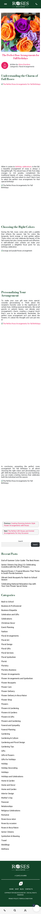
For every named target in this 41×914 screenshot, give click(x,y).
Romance (5, 815)
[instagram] (21, 883)
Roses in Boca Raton (10, 828)
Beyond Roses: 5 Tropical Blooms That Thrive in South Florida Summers (20, 572)
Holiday (4, 764)
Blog (22, 889)
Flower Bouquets (8, 683)
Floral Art (5, 640)
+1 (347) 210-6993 (21, 875)
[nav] (5, 4)
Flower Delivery (8, 691)
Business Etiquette (9, 610)
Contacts (29, 889)
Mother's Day (7, 798)
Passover (5, 802)
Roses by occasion (9, 823)
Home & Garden (8, 781)
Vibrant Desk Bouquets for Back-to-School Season (19, 578)
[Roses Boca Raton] (20, 4)
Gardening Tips (7, 747)
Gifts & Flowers (7, 755)
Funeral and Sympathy (10, 725)
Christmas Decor (8, 623)
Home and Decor (8, 785)
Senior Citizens (7, 832)
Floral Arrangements (10, 636)
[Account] (25, 910)
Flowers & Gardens (9, 712)
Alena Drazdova (24, 64)
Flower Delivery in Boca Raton (14, 695)
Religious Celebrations (10, 810)
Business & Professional (11, 606)
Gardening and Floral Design (13, 742)
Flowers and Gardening (11, 721)
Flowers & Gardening (10, 708)
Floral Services (7, 653)
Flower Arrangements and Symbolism (17, 678)
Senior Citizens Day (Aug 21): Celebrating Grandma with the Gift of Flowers (18, 566)
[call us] (36, 4)
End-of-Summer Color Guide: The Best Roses (20, 560)
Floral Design (6, 644)
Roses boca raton (8, 819)
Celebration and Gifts (10, 614)
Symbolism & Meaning (10, 836)
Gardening (5, 734)
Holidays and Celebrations (12, 776)
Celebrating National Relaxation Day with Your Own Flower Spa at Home (18, 585)
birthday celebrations (23, 167)
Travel (4, 840)
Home (11, 889)
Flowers (4, 704)
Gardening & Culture (9, 738)
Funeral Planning (8, 729)
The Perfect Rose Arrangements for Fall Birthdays (20, 57)
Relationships (7, 806)
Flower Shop (6, 700)
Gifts (3, 751)
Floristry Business (8, 670)
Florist (4, 661)
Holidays (5, 772)
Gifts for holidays (8, 759)
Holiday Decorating (9, 768)
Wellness (5, 849)
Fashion (4, 631)
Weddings (5, 845)
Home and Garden (8, 789)
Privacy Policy (13, 898)
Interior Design (7, 793)
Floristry (4, 666)
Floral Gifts (6, 648)
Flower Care (6, 687)
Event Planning (7, 627)
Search (20, 541)
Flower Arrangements (10, 674)
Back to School (7, 602)
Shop (17, 889)
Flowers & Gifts (7, 717)
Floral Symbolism (8, 657)
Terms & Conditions (25, 898)
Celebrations (6, 619)
